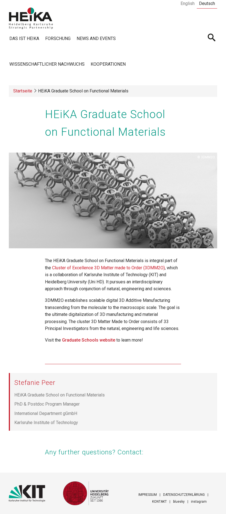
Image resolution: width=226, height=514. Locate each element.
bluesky (179, 502)
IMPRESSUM (147, 495)
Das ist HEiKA (24, 38)
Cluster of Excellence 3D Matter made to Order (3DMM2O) (108, 267)
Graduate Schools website (88, 340)
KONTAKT (159, 502)
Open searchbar (212, 38)
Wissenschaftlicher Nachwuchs (47, 64)
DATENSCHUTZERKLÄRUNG (184, 495)
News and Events (96, 38)
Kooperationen (108, 64)
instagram (199, 502)
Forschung (58, 38)
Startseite (22, 91)
